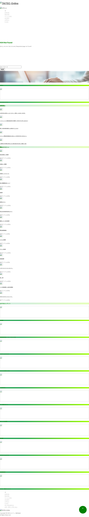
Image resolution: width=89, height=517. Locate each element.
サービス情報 (8, 16)
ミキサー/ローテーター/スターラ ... (6, 268)
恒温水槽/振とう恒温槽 (4, 154)
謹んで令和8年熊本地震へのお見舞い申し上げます (9, 128)
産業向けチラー (3, 202)
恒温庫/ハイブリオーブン (4, 173)
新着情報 (7, 12)
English (6, 22)
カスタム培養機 (3, 239)
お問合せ (7, 20)
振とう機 (1, 277)
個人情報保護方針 (9, 505)
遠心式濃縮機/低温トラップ (5, 183)
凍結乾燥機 (2, 258)
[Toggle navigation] (6, 8)
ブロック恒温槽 (3, 249)
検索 (2, 69)
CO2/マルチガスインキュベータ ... (6, 296)
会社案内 (7, 18)
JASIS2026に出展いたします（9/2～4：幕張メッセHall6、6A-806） (12, 113)
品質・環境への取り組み (11, 507)
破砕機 (1, 192)
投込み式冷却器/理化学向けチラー (6, 211)
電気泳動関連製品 (3, 230)
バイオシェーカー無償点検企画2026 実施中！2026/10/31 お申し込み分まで (14, 120)
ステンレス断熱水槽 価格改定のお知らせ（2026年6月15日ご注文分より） (13, 136)
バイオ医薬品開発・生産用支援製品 (6, 287)
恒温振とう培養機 (3, 164)
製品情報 (7, 14)
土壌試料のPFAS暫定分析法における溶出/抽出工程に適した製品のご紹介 (13, 143)
